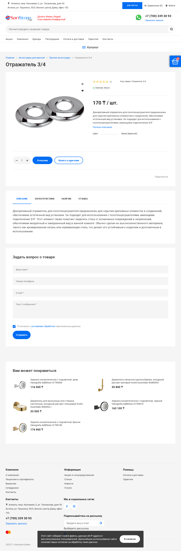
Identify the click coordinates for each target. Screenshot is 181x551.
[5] (107, 82)
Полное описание (102, 127)
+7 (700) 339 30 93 (158, 16)
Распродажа (52, 39)
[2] (97, 82)
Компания (22, 39)
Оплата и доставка (73, 39)
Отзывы (82, 199)
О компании (12, 475)
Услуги (68, 488)
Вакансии (11, 483)
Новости (68, 483)
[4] (104, 82)
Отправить (21, 335)
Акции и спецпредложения (79, 475)
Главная (10, 57)
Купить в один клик (69, 160)
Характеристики (44, 199)
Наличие (67, 199)
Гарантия (93, 39)
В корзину (42, 160)
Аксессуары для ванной (32, 57)
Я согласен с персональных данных (48, 326)
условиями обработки (43, 326)
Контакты (108, 39)
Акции (9, 39)
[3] (100, 82)
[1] (94, 82)
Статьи (68, 479)
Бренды (37, 39)
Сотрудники (12, 488)
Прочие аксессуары (59, 57)
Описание (22, 199)
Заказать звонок (154, 20)
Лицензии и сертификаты (20, 479)
